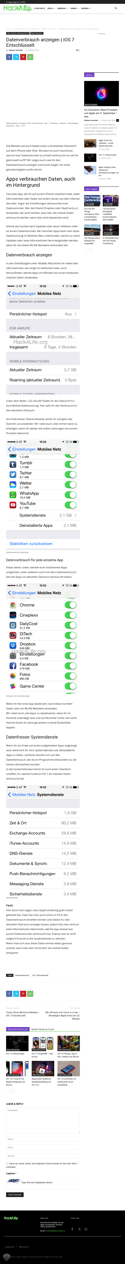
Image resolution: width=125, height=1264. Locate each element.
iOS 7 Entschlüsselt (40, 975)
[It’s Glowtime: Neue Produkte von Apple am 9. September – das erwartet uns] (101, 93)
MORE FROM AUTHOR (42, 1029)
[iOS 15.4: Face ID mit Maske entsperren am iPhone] (17, 1068)
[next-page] (13, 1091)
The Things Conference (89, 204)
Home (8, 29)
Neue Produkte (91, 105)
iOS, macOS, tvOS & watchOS (26, 29)
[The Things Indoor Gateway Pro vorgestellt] (92, 230)
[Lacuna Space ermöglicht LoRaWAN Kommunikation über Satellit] (111, 200)
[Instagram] (86, 1228)
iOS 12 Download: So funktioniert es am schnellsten (66, 1082)
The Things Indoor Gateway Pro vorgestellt (92, 241)
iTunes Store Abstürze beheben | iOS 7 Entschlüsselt (22, 1014)
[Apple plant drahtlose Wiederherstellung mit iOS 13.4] (43, 1068)
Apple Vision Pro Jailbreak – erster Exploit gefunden (106, 143)
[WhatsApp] (30, 57)
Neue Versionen (48, 29)
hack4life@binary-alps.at (55, 1231)
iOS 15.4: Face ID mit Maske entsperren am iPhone (15, 1082)
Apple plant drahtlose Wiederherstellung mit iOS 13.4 (41, 1082)
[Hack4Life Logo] (17, 8)
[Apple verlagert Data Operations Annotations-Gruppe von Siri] (90, 170)
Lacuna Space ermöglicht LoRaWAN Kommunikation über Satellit (110, 214)
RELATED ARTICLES (18, 1029)
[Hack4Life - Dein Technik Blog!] (11, 1218)
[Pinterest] (23, 57)
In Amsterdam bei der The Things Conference (110, 241)
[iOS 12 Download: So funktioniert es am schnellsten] (68, 1068)
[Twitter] (16, 57)
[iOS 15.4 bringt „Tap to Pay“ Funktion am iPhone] (68, 1043)
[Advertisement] (41, 19)
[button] (116, 8)
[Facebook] (9, 57)
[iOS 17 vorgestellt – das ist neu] (43, 1043)
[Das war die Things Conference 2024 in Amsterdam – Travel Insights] (92, 200)
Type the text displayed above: (37, 1182)
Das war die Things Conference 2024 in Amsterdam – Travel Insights (91, 214)
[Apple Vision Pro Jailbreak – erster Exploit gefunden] (90, 143)
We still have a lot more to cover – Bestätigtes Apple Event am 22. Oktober (62, 1015)
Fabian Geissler (16, 50)
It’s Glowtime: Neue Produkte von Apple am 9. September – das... (101, 113)
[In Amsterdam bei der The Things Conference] (111, 230)
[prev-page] (8, 1091)
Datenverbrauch (22, 975)
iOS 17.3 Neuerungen (15, 1053)
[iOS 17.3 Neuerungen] (17, 1043)
